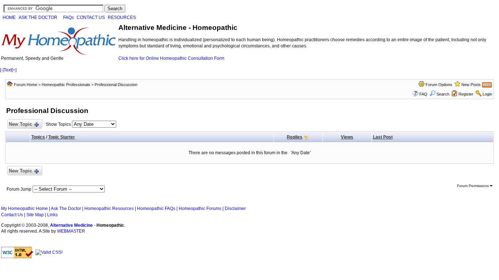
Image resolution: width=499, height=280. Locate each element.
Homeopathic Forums (200, 208)
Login (487, 94)
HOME (9, 17)
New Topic (20, 124)
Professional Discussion (116, 84)
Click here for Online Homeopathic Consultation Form (171, 58)
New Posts (471, 84)
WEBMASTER (71, 231)
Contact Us (12, 214)
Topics (38, 137)
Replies (294, 137)
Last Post (383, 137)
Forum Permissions (473, 186)
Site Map (35, 214)
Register (465, 94)
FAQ (423, 94)
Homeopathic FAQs (156, 208)
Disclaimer (235, 208)
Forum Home (25, 84)
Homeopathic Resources (109, 208)
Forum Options (439, 84)
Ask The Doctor (66, 208)
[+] (14, 70)
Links (52, 214)
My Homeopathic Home (24, 208)
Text (8, 70)
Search (443, 94)
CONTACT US (91, 17)
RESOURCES (122, 17)
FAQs (68, 17)
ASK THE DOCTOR (38, 17)
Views (347, 137)
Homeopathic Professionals (66, 84)
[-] (2, 70)
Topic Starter (61, 137)
